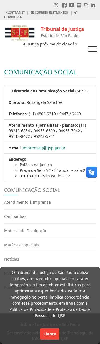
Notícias (11, 259)
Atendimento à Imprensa (27, 202)
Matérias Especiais (21, 244)
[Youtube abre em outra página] (71, 5)
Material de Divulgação (25, 230)
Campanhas (15, 216)
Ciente (50, 333)
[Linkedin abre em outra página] (93, 5)
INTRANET (17, 12)
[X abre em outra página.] (57, 5)
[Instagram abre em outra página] (86, 5)
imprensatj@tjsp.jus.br (44, 147)
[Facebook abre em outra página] (64, 5)
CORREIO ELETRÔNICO (51, 12)
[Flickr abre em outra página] (79, 5)
